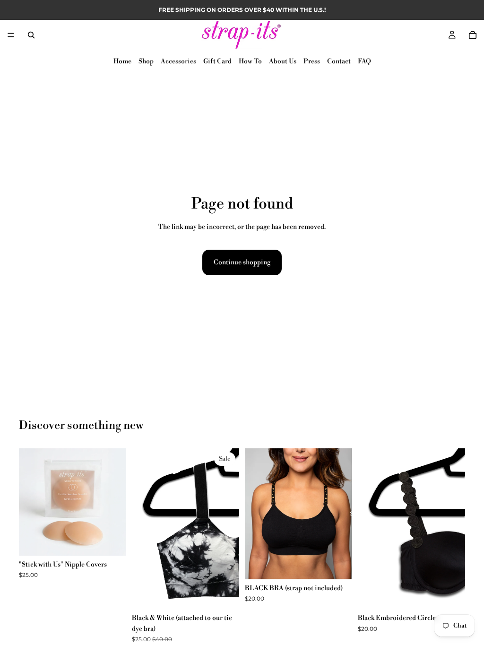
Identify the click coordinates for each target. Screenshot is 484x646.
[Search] (31, 35)
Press (311, 61)
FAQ (364, 61)
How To (250, 61)
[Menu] (11, 35)
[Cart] (472, 35)
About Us (282, 61)
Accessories (178, 61)
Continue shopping (242, 262)
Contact (339, 61)
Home (122, 61)
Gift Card (217, 61)
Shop (146, 61)
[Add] (111, 541)
